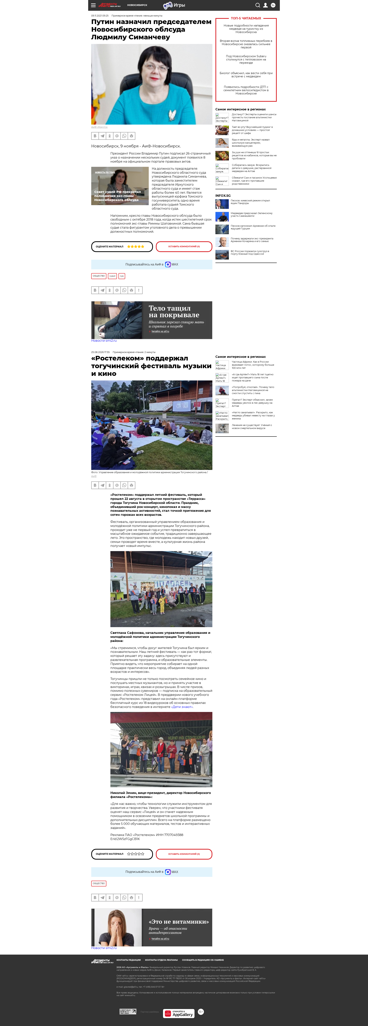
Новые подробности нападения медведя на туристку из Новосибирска (246, 29)
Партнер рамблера (149, 1012)
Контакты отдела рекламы (161, 960)
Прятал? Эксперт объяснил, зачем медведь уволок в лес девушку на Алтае (252, 402)
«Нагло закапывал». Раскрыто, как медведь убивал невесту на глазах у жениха (253, 415)
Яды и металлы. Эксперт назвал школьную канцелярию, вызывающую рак (251, 142)
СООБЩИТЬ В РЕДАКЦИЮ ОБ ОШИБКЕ (203, 960)
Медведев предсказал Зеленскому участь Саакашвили (252, 214)
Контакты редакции (129, 960)
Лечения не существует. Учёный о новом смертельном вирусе (252, 427)
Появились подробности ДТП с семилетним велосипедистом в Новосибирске (246, 90)
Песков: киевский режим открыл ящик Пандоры (250, 202)
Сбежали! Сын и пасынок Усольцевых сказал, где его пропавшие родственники (254, 180)
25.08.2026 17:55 (100, 352)
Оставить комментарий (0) (184, 246)
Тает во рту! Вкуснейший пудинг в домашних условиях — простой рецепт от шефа (252, 130)
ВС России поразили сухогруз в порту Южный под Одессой (250, 252)
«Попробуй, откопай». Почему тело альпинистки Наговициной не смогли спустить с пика (253, 390)
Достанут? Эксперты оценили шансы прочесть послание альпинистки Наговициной (254, 117)
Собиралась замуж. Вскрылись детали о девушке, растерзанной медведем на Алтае (251, 168)
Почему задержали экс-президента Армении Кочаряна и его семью (252, 240)
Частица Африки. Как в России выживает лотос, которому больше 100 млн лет (253, 364)
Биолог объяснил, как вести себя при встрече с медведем (246, 75)
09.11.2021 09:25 (99, 15)
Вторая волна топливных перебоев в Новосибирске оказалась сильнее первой (246, 44)
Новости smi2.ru (104, 340)
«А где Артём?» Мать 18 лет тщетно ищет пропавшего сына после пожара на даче (253, 377)
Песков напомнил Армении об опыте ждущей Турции (253, 227)
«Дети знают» (182, 707)
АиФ (94, 476)
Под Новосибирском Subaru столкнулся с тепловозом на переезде (246, 59)
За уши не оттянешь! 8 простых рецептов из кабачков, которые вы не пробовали (254, 155)
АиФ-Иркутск (99, 127)
